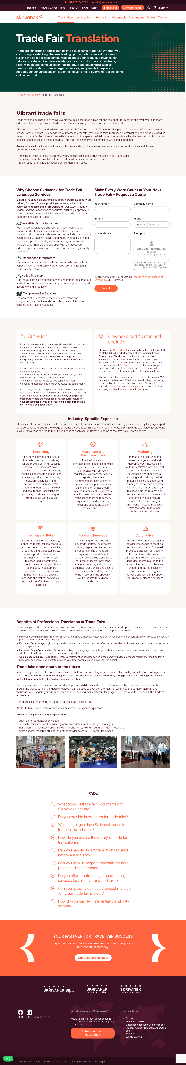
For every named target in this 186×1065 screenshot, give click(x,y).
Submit (106, 288)
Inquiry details (103, 233)
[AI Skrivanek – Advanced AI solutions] (130, 989)
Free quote (110, 7)
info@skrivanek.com (106, 2)
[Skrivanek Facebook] (20, 1013)
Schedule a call (132, 7)
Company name (143, 203)
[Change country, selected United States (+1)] (138, 224)
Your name (102, 203)
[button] (93, 807)
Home (20, 94)
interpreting (134, 386)
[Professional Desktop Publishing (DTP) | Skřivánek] (97, 989)
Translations (32, 94)
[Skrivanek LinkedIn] (29, 1013)
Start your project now (93, 957)
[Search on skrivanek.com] (148, 7)
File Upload (140, 233)
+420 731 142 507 (78, 2)
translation (118, 386)
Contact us (125, 365)
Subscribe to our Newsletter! (93, 1033)
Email (98, 218)
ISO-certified (120, 350)
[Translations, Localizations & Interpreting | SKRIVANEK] (29, 17)
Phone (137, 218)
